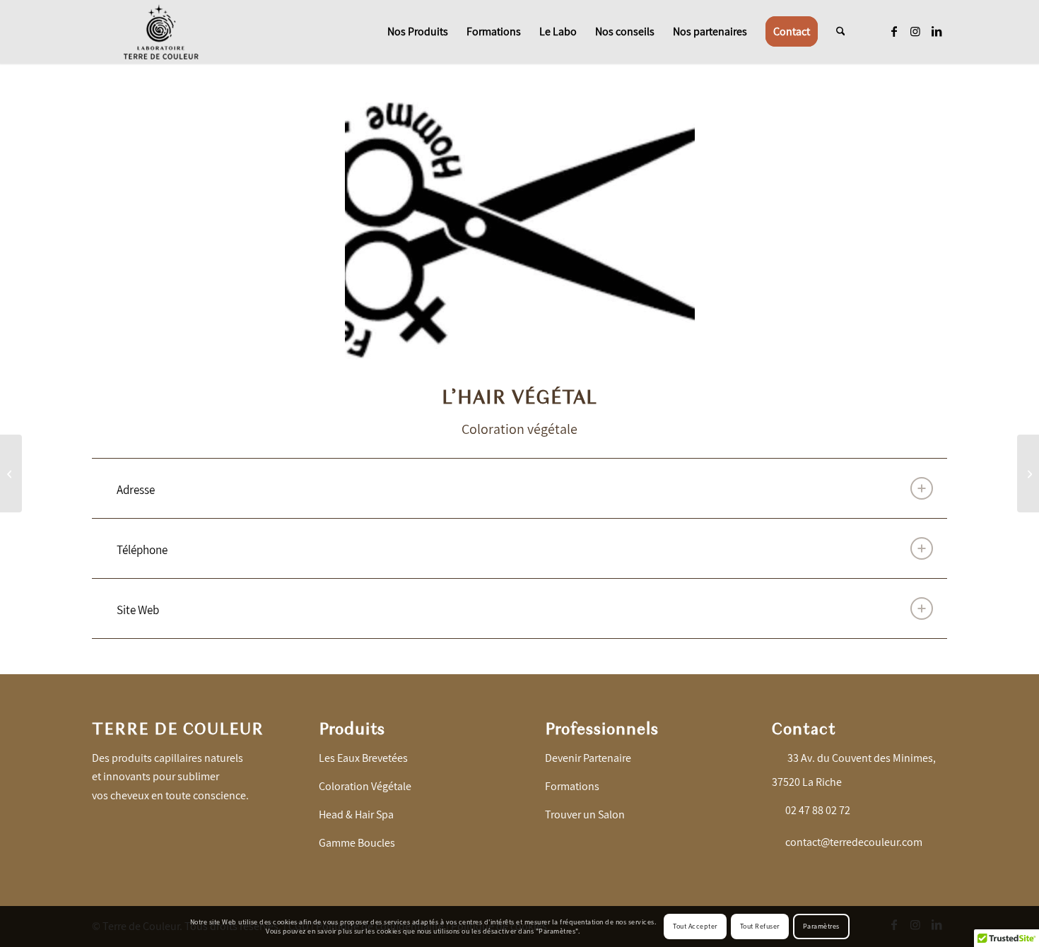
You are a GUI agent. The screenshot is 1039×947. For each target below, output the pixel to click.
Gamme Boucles (357, 842)
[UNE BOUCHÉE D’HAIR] (11, 473)
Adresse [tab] (136, 490)
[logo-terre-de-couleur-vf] (161, 32)
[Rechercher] (841, 32)
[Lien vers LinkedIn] (936, 31)
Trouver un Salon (585, 814)
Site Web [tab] (138, 610)
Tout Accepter (695, 926)
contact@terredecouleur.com (853, 842)
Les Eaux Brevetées (363, 758)
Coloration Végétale (365, 786)
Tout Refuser (760, 926)
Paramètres (821, 926)
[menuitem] (417, 32)
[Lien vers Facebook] (894, 31)
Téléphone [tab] (142, 550)
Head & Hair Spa (356, 814)
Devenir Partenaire (588, 758)
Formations (572, 786)
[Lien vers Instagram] (915, 31)
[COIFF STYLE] (1028, 473)
